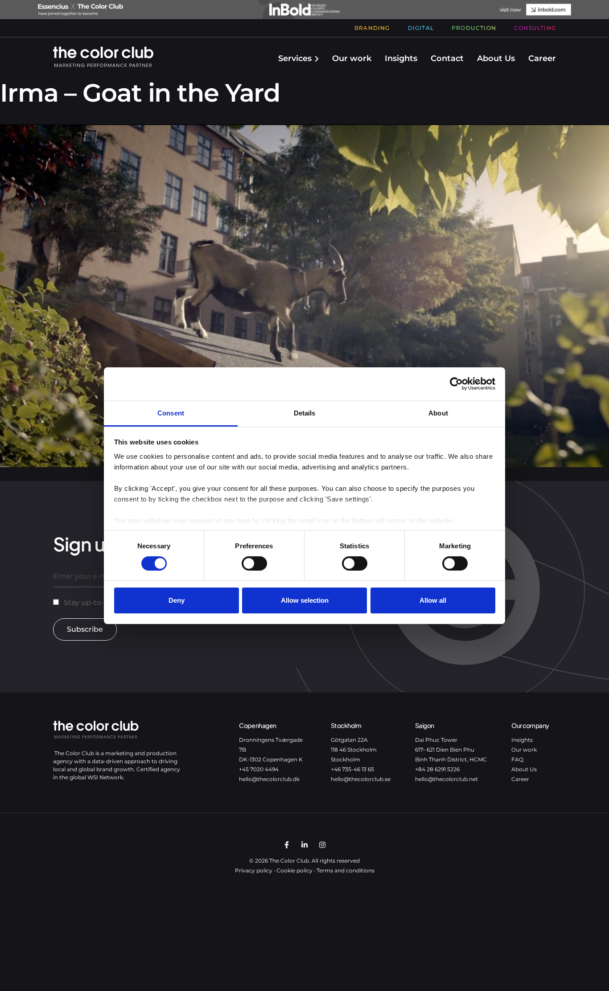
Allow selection (305, 600)
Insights (401, 58)
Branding (372, 28)
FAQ (517, 759)
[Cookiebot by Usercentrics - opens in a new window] (456, 384)
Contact (447, 58)
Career (542, 58)
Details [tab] (305, 412)
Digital (421, 28)
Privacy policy (253, 870)
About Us (496, 58)
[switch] (254, 563)
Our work (351, 58)
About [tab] (438, 412)
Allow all (433, 600)
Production (474, 28)
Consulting (535, 28)
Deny (177, 600)
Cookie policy (294, 870)
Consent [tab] (170, 412)
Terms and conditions (345, 870)
